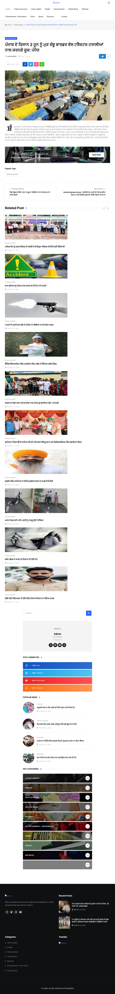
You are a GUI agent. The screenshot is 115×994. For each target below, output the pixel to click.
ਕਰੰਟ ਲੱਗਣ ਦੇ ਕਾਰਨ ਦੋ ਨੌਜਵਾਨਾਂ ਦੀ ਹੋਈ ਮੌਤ (21, 559)
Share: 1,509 (14, 64)
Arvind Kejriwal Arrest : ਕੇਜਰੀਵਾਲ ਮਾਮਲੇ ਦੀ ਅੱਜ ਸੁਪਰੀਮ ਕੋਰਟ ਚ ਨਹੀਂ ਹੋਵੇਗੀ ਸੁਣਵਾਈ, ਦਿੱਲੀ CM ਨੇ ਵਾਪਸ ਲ (84, 193)
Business (50, 17)
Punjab (47, 9)
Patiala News (73, 9)
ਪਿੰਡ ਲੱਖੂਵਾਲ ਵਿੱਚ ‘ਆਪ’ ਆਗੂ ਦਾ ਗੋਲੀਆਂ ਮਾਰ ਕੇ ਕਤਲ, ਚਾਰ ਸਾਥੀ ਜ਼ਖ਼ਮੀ (30, 193)
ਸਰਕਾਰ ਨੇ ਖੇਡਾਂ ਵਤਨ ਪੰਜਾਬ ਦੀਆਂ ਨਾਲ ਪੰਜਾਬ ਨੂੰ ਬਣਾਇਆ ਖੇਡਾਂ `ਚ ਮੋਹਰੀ (32, 403)
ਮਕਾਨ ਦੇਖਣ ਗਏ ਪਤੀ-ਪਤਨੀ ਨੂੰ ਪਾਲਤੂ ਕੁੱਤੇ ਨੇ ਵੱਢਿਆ (24, 520)
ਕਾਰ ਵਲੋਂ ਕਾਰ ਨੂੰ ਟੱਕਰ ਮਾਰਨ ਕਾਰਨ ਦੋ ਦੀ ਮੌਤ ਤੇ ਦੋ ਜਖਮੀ (25, 286)
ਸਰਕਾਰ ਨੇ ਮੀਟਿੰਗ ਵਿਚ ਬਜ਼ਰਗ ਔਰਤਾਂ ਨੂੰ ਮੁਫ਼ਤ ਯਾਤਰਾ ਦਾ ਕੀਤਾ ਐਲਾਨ (60, 741)
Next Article (99, 189)
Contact (64, 17)
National (85, 9)
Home (8, 9)
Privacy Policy (12, 971)
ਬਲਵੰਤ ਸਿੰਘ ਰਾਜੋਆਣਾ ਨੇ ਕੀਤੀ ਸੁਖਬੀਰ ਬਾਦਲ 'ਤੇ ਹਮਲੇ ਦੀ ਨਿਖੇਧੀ (29, 481)
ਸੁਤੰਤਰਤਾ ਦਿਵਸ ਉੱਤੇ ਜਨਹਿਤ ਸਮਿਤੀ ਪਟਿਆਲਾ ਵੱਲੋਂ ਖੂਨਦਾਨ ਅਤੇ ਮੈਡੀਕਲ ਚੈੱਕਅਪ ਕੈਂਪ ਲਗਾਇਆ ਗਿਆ (43, 442)
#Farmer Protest (12, 174)
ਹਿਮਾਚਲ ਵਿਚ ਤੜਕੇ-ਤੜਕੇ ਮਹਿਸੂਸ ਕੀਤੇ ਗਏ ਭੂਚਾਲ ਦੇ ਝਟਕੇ (57, 724)
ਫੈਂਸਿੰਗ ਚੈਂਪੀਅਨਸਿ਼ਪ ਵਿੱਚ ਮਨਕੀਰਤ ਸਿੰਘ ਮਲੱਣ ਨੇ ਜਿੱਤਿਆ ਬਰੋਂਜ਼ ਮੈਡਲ (31, 364)
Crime (32, 17)
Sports (40, 17)
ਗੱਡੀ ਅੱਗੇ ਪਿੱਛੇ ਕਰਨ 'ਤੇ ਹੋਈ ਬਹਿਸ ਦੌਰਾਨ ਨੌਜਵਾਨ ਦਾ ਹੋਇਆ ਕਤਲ (29, 598)
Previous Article (17, 189)
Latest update (36, 9)
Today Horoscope (20, 9)
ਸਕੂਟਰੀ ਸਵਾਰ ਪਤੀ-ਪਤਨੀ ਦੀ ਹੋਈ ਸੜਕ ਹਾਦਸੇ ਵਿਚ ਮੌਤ (56, 707)
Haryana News (59, 9)
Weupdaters (69, 988)
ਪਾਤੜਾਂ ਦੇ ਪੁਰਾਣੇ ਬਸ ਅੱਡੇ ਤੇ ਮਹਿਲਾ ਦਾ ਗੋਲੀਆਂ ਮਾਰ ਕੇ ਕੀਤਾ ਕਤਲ (29, 325)
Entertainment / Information (16, 17)
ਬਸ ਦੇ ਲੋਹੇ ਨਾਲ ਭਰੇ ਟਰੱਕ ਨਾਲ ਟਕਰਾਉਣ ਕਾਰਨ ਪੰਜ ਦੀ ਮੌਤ (56, 757)
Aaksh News (11, 56)
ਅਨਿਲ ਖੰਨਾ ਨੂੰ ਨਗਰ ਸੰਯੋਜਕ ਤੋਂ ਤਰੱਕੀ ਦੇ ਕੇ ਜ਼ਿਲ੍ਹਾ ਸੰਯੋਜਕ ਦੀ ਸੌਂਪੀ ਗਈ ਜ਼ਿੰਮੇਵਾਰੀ (35, 246)
